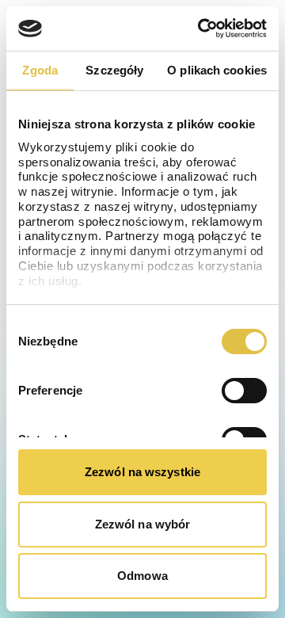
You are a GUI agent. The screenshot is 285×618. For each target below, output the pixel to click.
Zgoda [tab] (40, 70)
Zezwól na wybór (143, 524)
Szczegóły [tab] (114, 70)
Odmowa (142, 575)
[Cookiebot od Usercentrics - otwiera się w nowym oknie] (201, 28)
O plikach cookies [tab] (217, 70)
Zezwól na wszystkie (142, 472)
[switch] (244, 390)
